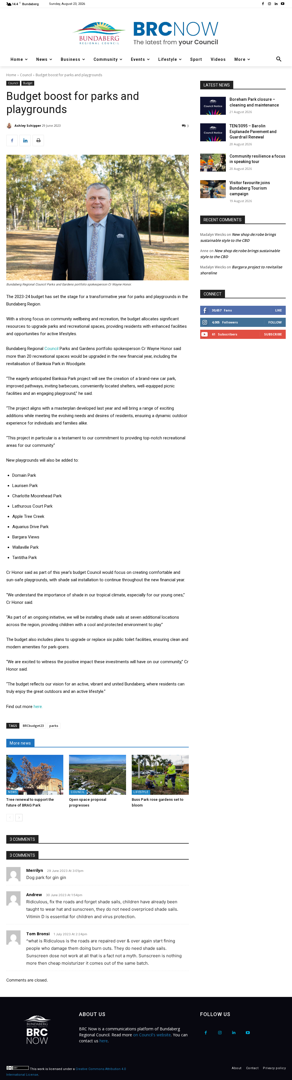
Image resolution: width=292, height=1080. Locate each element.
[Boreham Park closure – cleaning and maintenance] (213, 106)
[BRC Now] (146, 33)
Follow (275, 322)
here (104, 1040)
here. (38, 706)
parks (53, 725)
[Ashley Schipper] (10, 125)
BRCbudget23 (33, 725)
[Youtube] (282, 4)
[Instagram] (269, 4)
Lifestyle (141, 792)
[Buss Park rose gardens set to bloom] (160, 775)
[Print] (38, 140)
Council (26, 75)
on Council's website (152, 1034)
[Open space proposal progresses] (97, 775)
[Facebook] (263, 4)
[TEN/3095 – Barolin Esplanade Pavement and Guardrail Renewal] (213, 132)
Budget (28, 83)
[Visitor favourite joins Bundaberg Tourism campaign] (213, 189)
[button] (279, 59)
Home (11, 75)
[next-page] (19, 817)
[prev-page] (9, 817)
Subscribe (273, 334)
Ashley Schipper (28, 125)
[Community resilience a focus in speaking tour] (213, 163)
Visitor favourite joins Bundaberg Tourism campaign (250, 188)
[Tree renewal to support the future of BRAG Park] (34, 775)
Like (278, 310)
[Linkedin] (276, 4)
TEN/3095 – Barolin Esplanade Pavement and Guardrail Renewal (253, 131)
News (12, 792)
